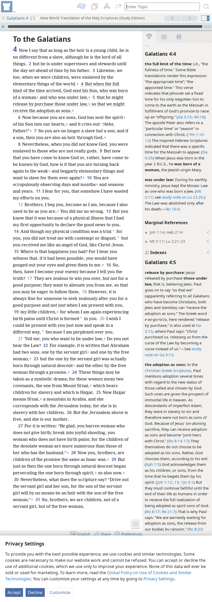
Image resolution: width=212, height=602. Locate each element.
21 (21, 338)
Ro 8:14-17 (178, 440)
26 (69, 412)
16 (109, 265)
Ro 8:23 (195, 529)
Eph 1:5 (153, 464)
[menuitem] (7, 6)
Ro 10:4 (173, 208)
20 (102, 318)
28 (74, 452)
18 (84, 292)
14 (16, 231)
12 (21, 204)
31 (38, 499)
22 (46, 345)
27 (21, 426)
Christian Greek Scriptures (168, 370)
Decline (35, 592)
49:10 (198, 116)
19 (16, 312)
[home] (7, 6)
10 (89, 178)
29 (114, 459)
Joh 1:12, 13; (168, 482)
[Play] (3, 27)
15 (16, 251)
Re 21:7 (168, 511)
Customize (60, 592)
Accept (14, 592)
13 (109, 211)
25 (99, 392)
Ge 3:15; (185, 116)
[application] (106, 26)
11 (38, 191)
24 (75, 372)
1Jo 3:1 (186, 482)
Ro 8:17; (153, 511)
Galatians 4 (17, 18)
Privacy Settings (159, 579)
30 (16, 479)
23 (36, 359)
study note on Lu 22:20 (182, 197)
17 (30, 278)
